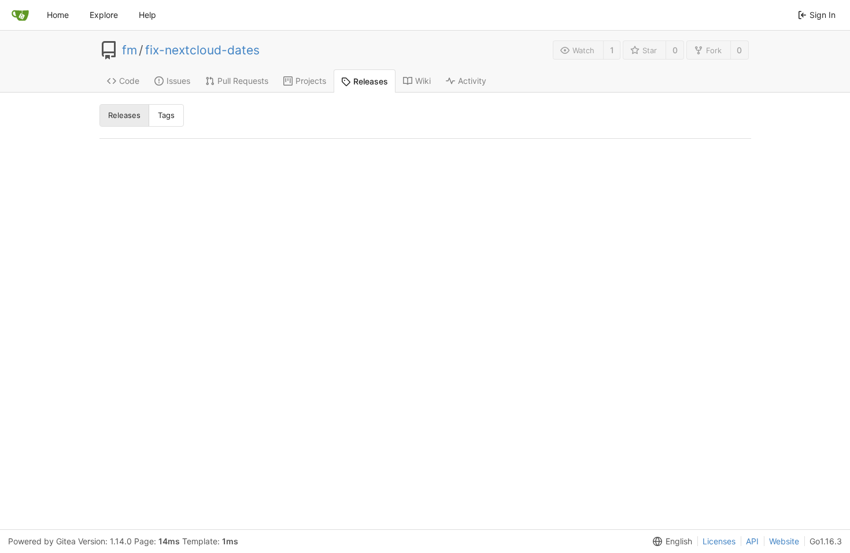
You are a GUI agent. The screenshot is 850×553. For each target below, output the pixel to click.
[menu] (670, 541)
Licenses (719, 541)
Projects (310, 81)
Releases (370, 81)
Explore (104, 15)
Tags (166, 115)
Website (784, 541)
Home (58, 15)
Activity (472, 81)
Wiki (423, 81)
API (752, 541)
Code (129, 81)
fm (129, 50)
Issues (178, 81)
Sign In (823, 15)
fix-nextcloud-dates (202, 50)
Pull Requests (242, 81)
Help (147, 15)
